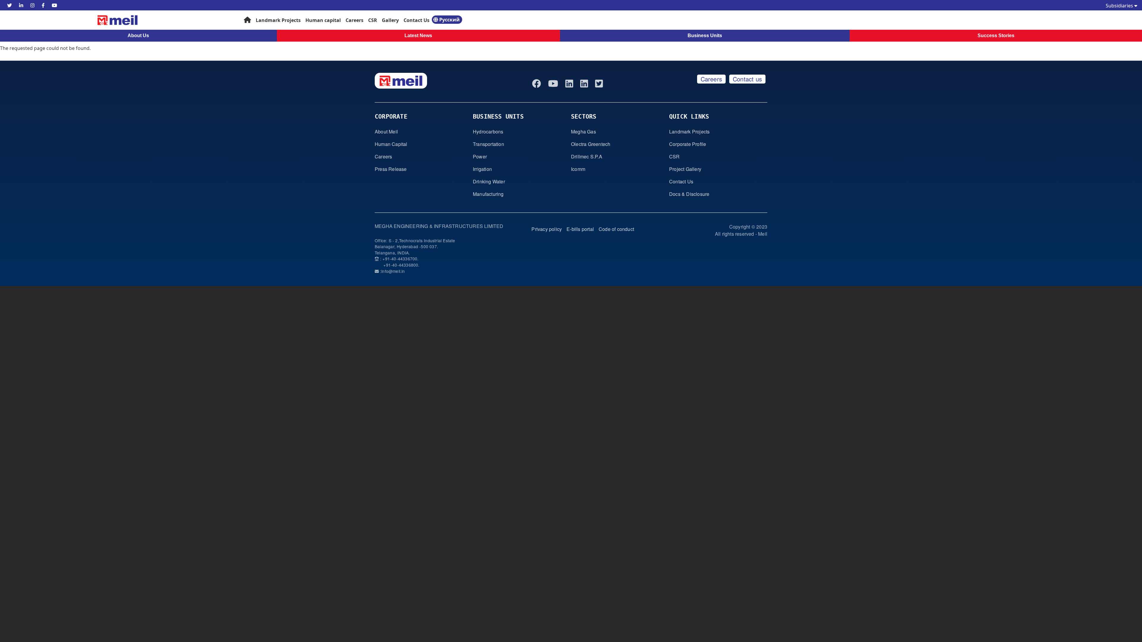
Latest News (418, 35)
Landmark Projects (278, 20)
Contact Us (416, 20)
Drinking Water (489, 181)
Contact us (747, 79)
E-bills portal (580, 229)
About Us (138, 35)
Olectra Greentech (590, 144)
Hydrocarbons (488, 131)
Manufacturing (488, 194)
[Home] (92, 20)
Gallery (390, 20)
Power (480, 156)
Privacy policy (546, 229)
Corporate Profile (687, 144)
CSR (372, 20)
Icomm (578, 169)
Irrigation (482, 169)
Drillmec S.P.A (586, 156)
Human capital (323, 20)
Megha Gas (583, 131)
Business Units (705, 35)
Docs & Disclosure (689, 194)
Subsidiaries (1120, 5)
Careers (354, 20)
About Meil (386, 131)
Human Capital (391, 144)
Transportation (488, 144)
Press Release (391, 169)
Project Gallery (685, 169)
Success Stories (996, 35)
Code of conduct (616, 229)
